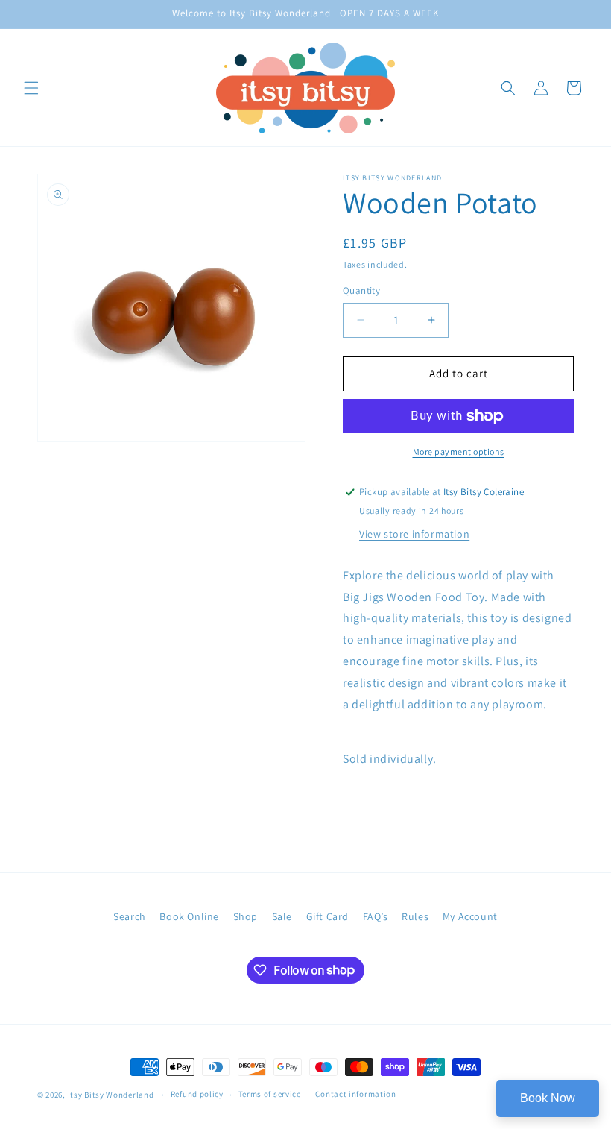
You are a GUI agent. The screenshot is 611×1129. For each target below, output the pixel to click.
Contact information (355, 1094)
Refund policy (197, 1094)
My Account (470, 916)
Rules (415, 916)
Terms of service (269, 1094)
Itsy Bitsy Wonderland (111, 1094)
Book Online (189, 916)
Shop (245, 916)
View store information (414, 534)
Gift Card (327, 916)
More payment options (458, 451)
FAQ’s (375, 916)
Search (129, 916)
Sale (282, 916)
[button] (31, 88)
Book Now (547, 1098)
